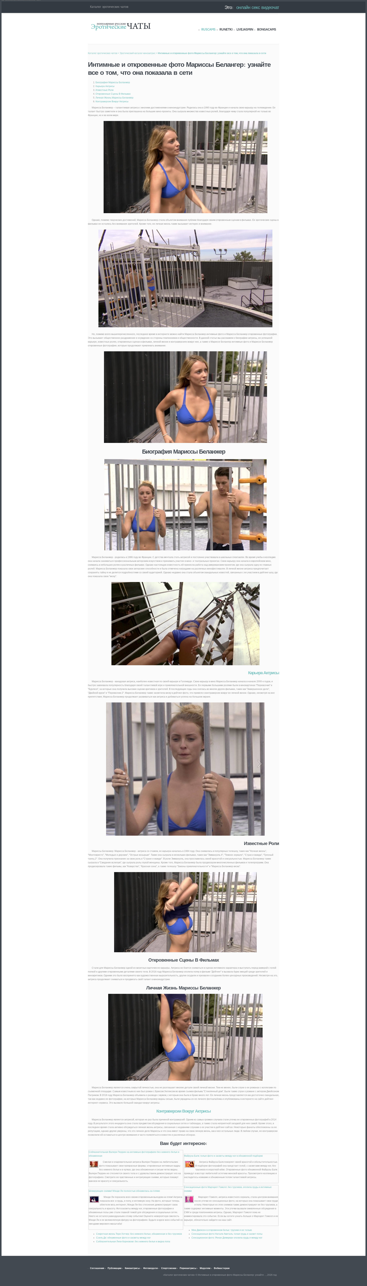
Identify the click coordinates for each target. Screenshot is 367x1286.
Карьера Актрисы (105, 86)
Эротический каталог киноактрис (137, 53)
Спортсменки (168, 1268)
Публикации (114, 1268)
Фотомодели (150, 1268)
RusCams (208, 29)
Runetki (225, 29)
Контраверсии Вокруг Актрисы (112, 101)
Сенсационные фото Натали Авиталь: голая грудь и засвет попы (227, 1234)
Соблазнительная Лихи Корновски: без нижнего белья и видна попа (133, 1241)
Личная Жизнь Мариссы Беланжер (114, 97)
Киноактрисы (132, 1268)
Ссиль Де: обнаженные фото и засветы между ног (123, 1237)
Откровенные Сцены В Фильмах (113, 94)
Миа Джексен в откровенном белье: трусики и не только (222, 1230)
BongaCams (266, 29)
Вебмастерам (222, 1268)
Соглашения (97, 1268)
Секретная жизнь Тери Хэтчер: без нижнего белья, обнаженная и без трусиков (139, 1234)
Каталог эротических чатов (120, 26)
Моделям (205, 1268)
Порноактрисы (188, 1268)
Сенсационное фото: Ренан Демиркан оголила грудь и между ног (227, 1237)
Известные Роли (105, 90)
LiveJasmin (244, 29)
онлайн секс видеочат (257, 7)
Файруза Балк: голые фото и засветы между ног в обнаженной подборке (223, 1156)
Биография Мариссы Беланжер (113, 82)
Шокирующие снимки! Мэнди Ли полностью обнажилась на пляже (124, 1191)
